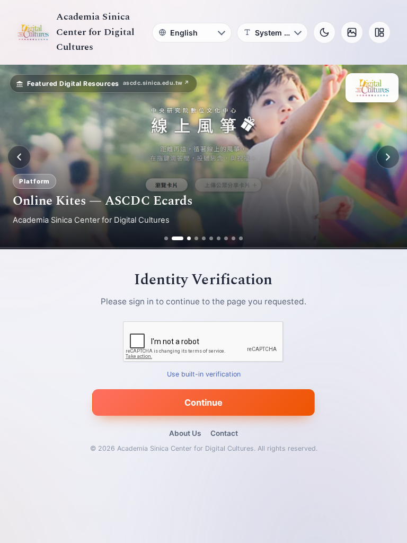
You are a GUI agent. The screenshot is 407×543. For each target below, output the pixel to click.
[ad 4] (196, 238)
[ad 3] (185, 238)
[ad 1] (166, 238)
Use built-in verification (204, 375)
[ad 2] (173, 238)
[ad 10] (241, 238)
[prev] (19, 157)
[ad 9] (233, 238)
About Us (185, 433)
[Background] (352, 32)
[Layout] (379, 32)
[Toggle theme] (324, 32)
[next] (388, 157)
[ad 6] (211, 238)
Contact (224, 433)
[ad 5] (204, 238)
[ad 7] (218, 238)
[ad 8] (226, 238)
